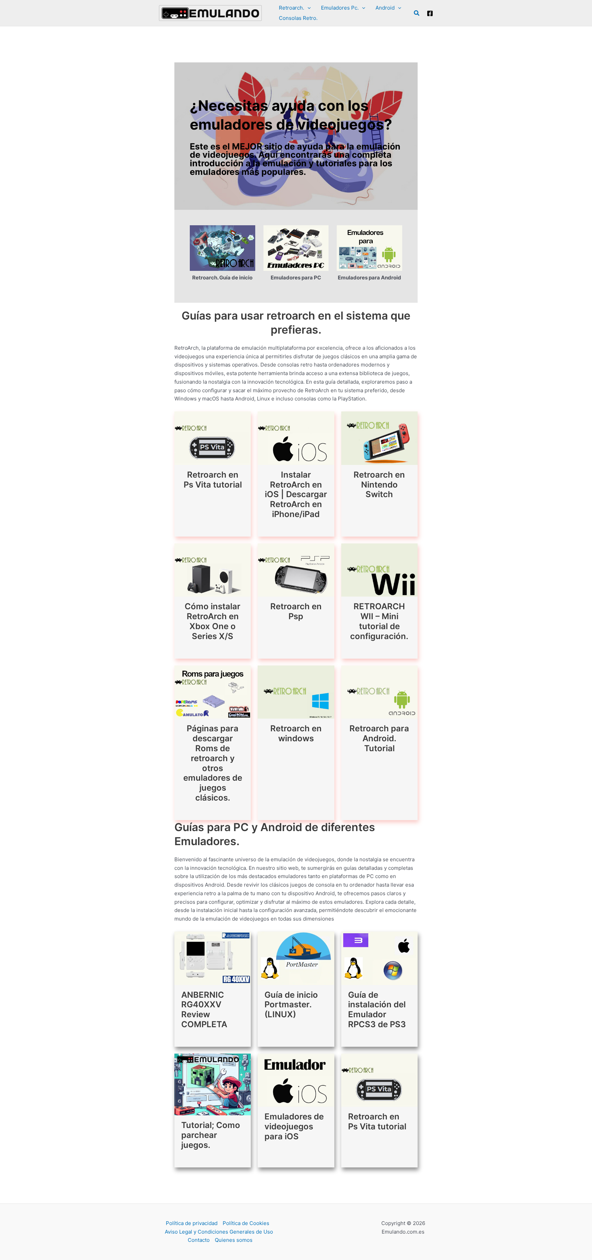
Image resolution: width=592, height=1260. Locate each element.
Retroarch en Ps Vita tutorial (213, 480)
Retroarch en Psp (296, 611)
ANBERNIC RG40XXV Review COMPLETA (204, 1009)
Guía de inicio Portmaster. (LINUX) (291, 1005)
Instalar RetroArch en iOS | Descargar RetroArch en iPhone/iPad (296, 494)
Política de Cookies (246, 1223)
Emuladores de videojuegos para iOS (294, 1126)
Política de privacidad (192, 1223)
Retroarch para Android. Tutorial (379, 738)
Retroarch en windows (296, 733)
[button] (307, 8)
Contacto (199, 1240)
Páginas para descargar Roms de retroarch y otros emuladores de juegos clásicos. (212, 763)
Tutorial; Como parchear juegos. (210, 1135)
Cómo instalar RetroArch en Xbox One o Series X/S (213, 621)
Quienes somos (233, 1240)
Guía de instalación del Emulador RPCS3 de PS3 (377, 1009)
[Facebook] (430, 13)
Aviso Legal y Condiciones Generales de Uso (219, 1231)
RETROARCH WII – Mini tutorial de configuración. (379, 621)
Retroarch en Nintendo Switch (379, 485)
